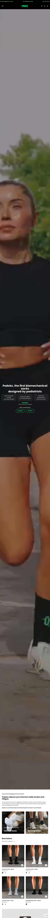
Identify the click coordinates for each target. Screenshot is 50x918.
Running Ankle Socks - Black (33, 900)
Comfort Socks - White (32, 869)
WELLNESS (20, 410)
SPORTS (30, 410)
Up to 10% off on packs (30, 1)
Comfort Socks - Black (8, 869)
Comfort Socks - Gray (7, 900)
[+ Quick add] (22, 865)
